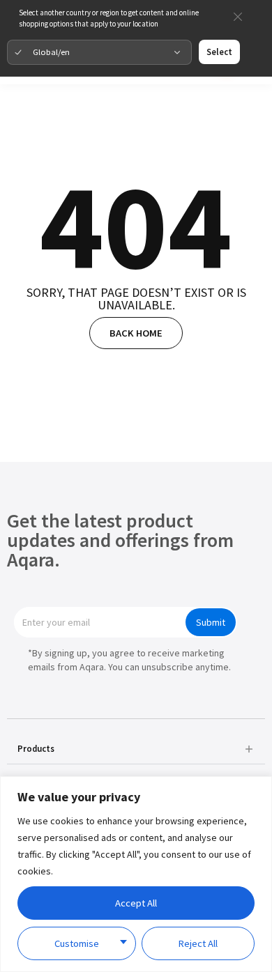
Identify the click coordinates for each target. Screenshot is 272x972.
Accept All (136, 903)
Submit (210, 622)
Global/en (51, 51)
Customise (76, 943)
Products (35, 748)
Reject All (198, 943)
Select (219, 51)
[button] (136, 748)
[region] (136, 874)
